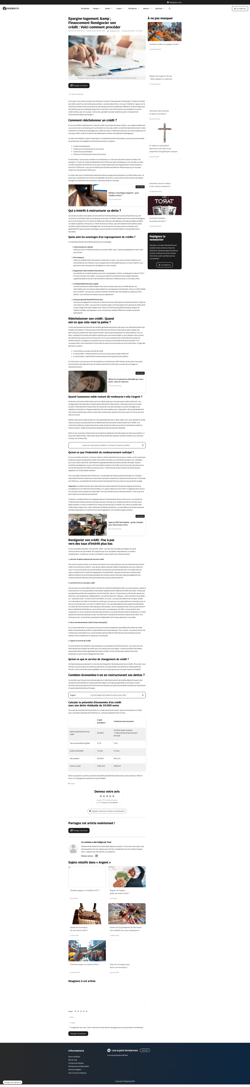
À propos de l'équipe (76, 1063)
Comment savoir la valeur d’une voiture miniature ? (160, 184)
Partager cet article (80, 85)
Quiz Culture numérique (77, 1073)
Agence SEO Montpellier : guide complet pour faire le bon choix (125, 523)
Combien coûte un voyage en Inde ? (164, 44)
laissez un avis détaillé (110, 802)
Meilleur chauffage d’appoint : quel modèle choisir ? (123, 194)
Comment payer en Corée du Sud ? (84, 964)
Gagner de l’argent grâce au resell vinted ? (119, 891)
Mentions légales (74, 1069)
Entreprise (132, 8)
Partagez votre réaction (11, 1082)
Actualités (85, 8)
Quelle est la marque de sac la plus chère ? (79, 928)
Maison (146, 8)
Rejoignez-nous (176, 2)
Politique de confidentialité (78, 1066)
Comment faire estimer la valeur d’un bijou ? (159, 112)
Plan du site (72, 1060)
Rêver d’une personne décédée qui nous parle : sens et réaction (125, 380)
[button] (169, 8)
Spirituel (158, 8)
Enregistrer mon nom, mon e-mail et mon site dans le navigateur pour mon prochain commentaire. (107, 1027)
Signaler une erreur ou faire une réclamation (108, 811)
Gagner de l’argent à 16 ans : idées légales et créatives (160, 77)
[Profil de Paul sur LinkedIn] (96, 856)
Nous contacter (74, 1056)
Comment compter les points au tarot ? (157, 219)
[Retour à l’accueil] (11, 8)
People (96, 8)
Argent (119, 8)
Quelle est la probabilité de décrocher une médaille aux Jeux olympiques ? (126, 928)
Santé (107, 8)
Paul (109, 842)
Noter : (71, 1011)
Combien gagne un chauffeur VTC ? (85, 890)
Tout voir (145, 1050)
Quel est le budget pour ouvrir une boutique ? (120, 965)
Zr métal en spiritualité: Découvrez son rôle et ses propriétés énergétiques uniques (163, 148)
